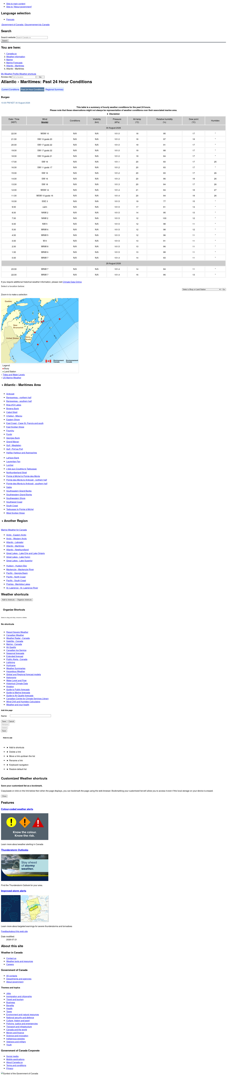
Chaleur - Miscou (14, 415)
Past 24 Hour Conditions (32, 89)
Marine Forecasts (14, 62)
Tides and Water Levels (14, 374)
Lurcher (9, 465)
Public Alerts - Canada (16, 659)
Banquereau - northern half (18, 397)
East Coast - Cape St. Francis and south (24, 423)
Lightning (10, 662)
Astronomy (11, 677)
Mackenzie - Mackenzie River (20, 569)
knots (45, 122)
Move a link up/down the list (22, 756)
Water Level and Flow (16, 680)
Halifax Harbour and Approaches (21, 452)
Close (4, 796)
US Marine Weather (12, 377)
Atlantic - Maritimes (15, 65)
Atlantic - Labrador (14, 542)
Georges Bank (13, 437)
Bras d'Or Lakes (13, 404)
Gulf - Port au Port (14, 448)
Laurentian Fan (13, 461)
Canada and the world (16, 1029)
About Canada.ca (14, 1062)
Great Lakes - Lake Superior (19, 560)
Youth (9, 1044)
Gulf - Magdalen (13, 445)
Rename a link (16, 760)
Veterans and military (16, 1041)
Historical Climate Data (17, 683)
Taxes (9, 1011)
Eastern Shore (13, 419)
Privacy (9, 1068)
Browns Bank (12, 408)
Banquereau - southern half (19, 401)
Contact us (11, 958)
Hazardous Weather (15, 671)
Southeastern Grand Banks (19, 490)
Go (40, 77)
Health (9, 1008)
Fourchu (10, 430)
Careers (10, 964)
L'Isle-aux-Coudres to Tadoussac (21, 468)
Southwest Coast (14, 501)
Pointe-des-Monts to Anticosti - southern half (26, 483)
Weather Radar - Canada (18, 638)
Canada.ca (11, 53)
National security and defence (20, 1017)
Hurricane (11, 665)
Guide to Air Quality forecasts (19, 695)
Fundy (9, 434)
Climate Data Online (72, 281)
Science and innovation (17, 1035)
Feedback (14, 931)
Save (4, 721)
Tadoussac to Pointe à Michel (20, 509)
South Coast (12, 505)
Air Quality (11, 647)
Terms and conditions (16, 1065)
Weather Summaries (15, 668)
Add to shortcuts (8, 600)
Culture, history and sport (18, 1020)
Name (4, 715)
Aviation (10, 686)
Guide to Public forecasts (18, 689)
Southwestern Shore (15, 498)
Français (10, 19)
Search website (8, 37)
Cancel (11, 721)
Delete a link (15, 751)
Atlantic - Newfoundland (17, 549)
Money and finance (15, 1032)
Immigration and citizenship (19, 996)
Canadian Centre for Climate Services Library (27, 698)
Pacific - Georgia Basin (17, 573)
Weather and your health (17, 704)
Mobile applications (15, 1059)
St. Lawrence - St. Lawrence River (22, 587)
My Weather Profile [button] (10, 73)
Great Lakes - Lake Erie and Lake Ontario (25, 553)
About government (14, 981)
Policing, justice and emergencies (22, 1023)
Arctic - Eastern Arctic (16, 534)
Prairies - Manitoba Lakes (18, 584)
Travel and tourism (15, 999)
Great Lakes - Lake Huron (18, 556)
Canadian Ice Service (16, 650)
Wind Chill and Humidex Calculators (23, 701)
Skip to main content (15, 3)
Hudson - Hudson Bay (16, 565)
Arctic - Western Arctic (16, 538)
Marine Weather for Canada (14, 529)
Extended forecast (14, 656)
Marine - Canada (14, 644)
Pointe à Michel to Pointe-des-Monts (23, 476)
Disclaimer (114, 113)
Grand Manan (12, 441)
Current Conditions (10, 89)
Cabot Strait (11, 412)
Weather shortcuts (27, 73)
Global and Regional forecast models (23, 674)
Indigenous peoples (15, 1038)
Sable (9, 487)
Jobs (8, 993)
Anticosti (10, 393)
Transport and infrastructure (19, 1026)
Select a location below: (13, 286)
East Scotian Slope (15, 426)
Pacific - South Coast (16, 580)
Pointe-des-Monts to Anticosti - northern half (26, 479)
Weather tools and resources (19, 961)
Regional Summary (54, 89)
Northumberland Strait (16, 472)
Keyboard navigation (19, 764)
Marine (9, 59)
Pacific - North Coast (15, 576)
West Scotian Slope (15, 512)
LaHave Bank (12, 457)
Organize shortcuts (24, 600)
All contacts (11, 975)
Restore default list (18, 769)
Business (10, 1002)
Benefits (10, 1005)
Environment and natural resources (22, 1014)
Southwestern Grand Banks (19, 494)
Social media (12, 1056)
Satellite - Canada (14, 641)
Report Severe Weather (17, 632)
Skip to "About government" (19, 6)
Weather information (15, 56)
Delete (4, 728)
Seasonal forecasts (15, 653)
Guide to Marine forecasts (18, 692)
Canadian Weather (15, 635)
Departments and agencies (18, 978)
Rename (5, 725)
